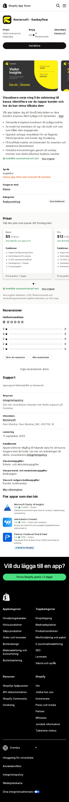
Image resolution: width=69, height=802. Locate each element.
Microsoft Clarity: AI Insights (29, 504)
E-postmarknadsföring (49, 643)
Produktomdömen (47, 631)
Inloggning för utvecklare (18, 757)
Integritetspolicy (13, 400)
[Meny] (64, 5)
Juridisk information (48, 724)
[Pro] (35, 283)
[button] (34, 509)
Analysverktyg (11, 201)
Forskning (9, 704)
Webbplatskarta (12, 783)
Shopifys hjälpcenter (15, 685)
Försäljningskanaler (14, 618)
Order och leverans (14, 637)
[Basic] (33, 283)
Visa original (48, 158)
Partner (40, 711)
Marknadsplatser (46, 624)
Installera (34, 45)
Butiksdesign (11, 643)
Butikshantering (12, 660)
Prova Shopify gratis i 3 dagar (35, 576)
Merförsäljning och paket (51, 637)
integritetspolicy (37, 454)
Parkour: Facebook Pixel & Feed (30, 534)
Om (38, 685)
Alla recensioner (40, 357)
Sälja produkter (12, 631)
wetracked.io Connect (25, 519)
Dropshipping (44, 618)
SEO (38, 650)
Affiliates (41, 717)
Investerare (43, 698)
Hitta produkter (12, 624)
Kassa (6, 189)
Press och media (46, 704)
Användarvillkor (12, 766)
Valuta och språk (46, 663)
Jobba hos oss (44, 692)
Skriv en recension (15, 357)
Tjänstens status (46, 730)
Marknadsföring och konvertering (15, 652)
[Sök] (58, 5)
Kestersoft (60, 33)
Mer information (12, 489)
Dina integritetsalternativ (18, 791)
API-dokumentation (15, 692)
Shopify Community (15, 698)
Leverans (41, 656)
